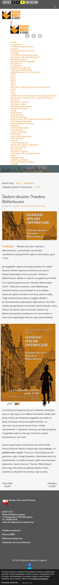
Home (13, 42)
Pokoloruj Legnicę (19, 151)
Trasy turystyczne (19, 142)
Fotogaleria (16, 65)
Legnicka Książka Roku (21, 69)
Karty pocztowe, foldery (22, 161)
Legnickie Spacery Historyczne (25, 72)
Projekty (14, 52)
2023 (13, 80)
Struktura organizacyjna (22, 46)
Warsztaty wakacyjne (21, 136)
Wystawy (15, 99)
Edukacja (14, 125)
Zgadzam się (27, 583)
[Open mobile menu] (11, 21)
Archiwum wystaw (19, 108)
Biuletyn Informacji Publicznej (22, 500)
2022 (13, 82)
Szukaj (55, 6)
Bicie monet (16, 149)
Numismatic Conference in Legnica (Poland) (31, 97)
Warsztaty (15, 134)
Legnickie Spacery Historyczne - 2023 (28, 206)
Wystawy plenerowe (20, 106)
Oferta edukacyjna (19, 127)
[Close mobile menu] (11, 24)
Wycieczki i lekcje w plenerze (24, 144)
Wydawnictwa (17, 157)
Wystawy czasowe (19, 102)
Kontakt (14, 164)
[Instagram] (33, 36)
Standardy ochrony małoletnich (16, 542)
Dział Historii (16, 114)
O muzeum (15, 44)
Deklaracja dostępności (12, 538)
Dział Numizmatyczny (21, 121)
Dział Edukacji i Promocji (22, 123)
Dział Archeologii (18, 116)
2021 (13, 91)
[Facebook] (27, 36)
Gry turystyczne (18, 146)
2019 (13, 84)
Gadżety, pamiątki (19, 159)
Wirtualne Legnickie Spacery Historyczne (30, 87)
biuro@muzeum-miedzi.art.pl (21, 522)
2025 (13, 76)
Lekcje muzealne (18, 131)
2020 (13, 93)
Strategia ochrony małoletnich (25, 153)
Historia (14, 48)
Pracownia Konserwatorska (24, 54)
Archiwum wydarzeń (20, 67)
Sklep (13, 155)
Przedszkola (16, 129)
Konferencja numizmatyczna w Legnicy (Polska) (33, 95)
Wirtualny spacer (18, 59)
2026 (13, 74)
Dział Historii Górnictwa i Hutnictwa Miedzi (31, 119)
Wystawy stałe (17, 104)
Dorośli (13, 140)
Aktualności (15, 63)
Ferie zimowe (17, 138)
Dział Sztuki (16, 112)
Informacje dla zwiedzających (24, 57)
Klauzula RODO (8, 534)
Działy (13, 110)
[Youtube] (40, 36)
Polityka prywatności (11, 530)
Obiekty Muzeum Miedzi (22, 50)
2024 (13, 78)
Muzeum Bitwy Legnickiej (22, 61)
